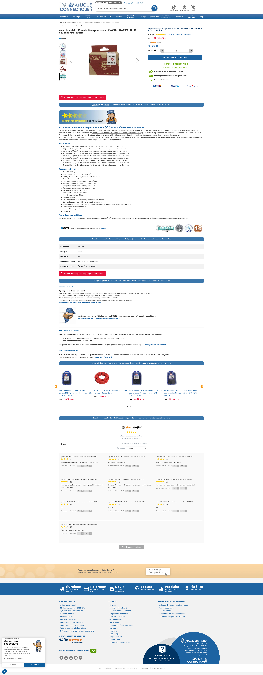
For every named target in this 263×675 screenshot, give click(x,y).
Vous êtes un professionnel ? (71, 622)
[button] (71, 60)
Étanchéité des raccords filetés (84, 23)
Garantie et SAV (116, 619)
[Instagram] (80, 658)
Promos (127, 3)
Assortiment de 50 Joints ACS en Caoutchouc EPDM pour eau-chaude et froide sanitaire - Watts (75, 393)
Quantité (152, 50)
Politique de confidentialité (126, 668)
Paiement (113, 631)
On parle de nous (67, 614)
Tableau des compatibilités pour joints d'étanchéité (84, 97)
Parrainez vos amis (117, 616)
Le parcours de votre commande (172, 614)
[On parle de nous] (164, 228)
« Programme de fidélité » (155, 344)
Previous (56, 386)
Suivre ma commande (167, 608)
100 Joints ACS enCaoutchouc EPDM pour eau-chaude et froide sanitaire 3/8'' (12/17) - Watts (181, 393)
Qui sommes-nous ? (68, 605)
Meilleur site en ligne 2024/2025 (73, 608)
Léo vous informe (165, 611)
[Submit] (154, 8)
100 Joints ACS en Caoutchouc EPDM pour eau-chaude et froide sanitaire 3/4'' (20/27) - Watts (146, 393)
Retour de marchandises (119, 608)
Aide (138, 3)
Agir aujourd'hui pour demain (71, 611)
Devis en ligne (115, 628)
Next (201, 386)
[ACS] (188, 228)
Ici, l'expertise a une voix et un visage (173, 605)
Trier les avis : (121, 448)
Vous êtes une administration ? (72, 625)
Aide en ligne (115, 634)
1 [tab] (127, 407)
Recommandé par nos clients (121, 625)
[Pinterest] (71, 658)
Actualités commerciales (120, 642)
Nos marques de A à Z (69, 619)
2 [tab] (130, 407)
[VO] (179, 228)
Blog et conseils (116, 637)
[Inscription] (93, 651)
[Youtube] (76, 658)
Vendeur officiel (66, 616)
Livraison (113, 605)
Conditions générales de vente (152, 668)
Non (88, 465)
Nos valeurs (114, 622)
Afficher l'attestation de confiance (131, 436)
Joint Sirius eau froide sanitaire (72, 26)
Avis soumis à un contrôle (130, 438)
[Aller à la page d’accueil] (61, 23)
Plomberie (68, 23)
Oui (80, 465)
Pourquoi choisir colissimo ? (120, 611)
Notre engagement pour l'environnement (77, 631)
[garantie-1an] (198, 228)
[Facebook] (61, 658)
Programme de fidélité (119, 614)
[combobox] (127, 8)
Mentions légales (105, 668)
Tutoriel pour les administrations (73, 628)
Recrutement (115, 639)
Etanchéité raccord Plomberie (108, 23)
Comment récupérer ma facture (172, 616)
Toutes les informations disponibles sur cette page (98, 318)
